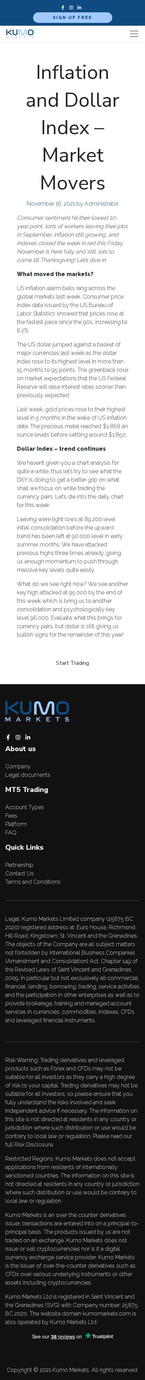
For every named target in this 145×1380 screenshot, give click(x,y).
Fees (11, 815)
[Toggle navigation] (134, 34)
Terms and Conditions (33, 882)
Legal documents (27, 775)
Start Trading (72, 663)
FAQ (11, 832)
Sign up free (72, 17)
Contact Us (19, 873)
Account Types (24, 807)
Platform (16, 824)
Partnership (19, 865)
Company (18, 766)
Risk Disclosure (33, 1144)
